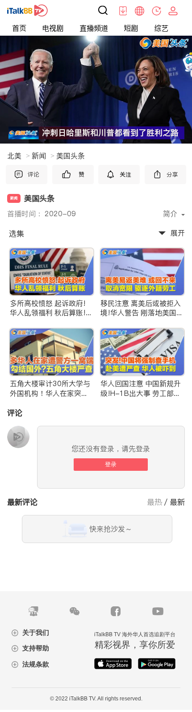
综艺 (161, 28)
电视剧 (52, 28)
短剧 (131, 28)
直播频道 (93, 28)
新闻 (43, 156)
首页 (19, 28)
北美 (18, 156)
